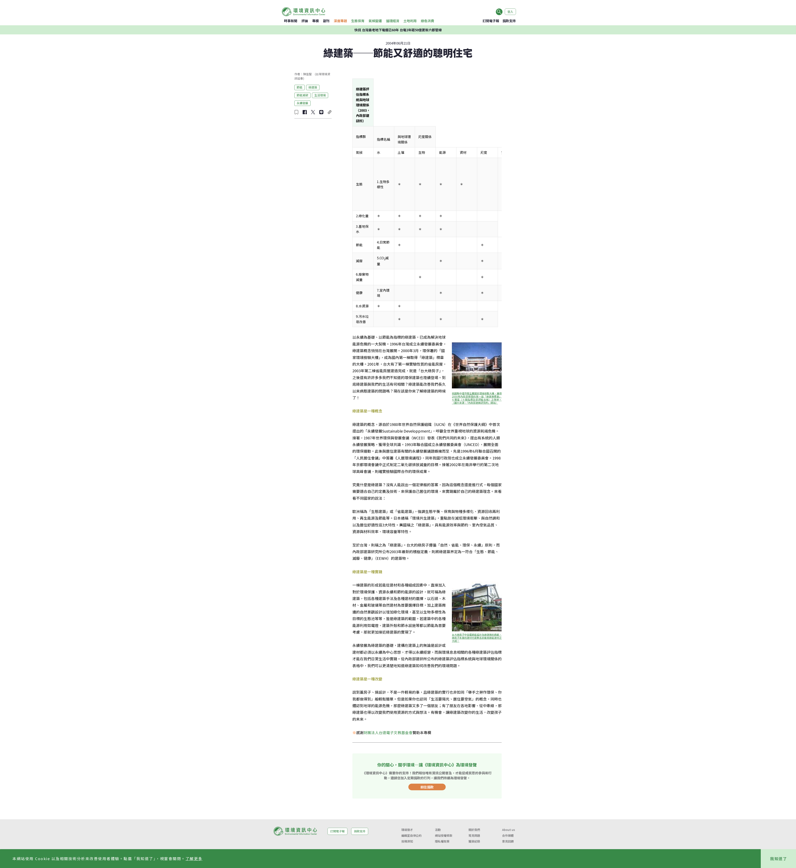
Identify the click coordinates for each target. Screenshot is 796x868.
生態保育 (357, 20)
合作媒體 (508, 835)
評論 (304, 20)
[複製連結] (330, 112)
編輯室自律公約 (411, 835)
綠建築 (312, 87)
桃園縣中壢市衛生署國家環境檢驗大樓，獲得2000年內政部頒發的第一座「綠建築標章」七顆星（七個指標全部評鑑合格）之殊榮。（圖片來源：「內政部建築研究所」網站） (477, 398)
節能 (299, 87)
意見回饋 (508, 841)
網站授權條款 (443, 835)
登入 (510, 12)
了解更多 (194, 858)
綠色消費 (427, 20)
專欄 (315, 20)
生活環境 (320, 95)
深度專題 (340, 20)
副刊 (326, 20)
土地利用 (410, 20)
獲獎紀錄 (474, 841)
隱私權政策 (442, 841)
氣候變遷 (375, 20)
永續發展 (302, 103)
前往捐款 (427, 786)
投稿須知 (407, 841)
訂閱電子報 (491, 20)
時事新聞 (290, 20)
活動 (438, 830)
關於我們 (474, 830)
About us (508, 830)
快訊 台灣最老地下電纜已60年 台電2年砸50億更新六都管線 (398, 29)
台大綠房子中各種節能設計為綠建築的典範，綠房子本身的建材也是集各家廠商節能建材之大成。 (477, 638)
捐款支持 (509, 20)
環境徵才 (407, 830)
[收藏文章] (296, 112)
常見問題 (474, 835)
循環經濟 (392, 20)
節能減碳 (302, 95)
